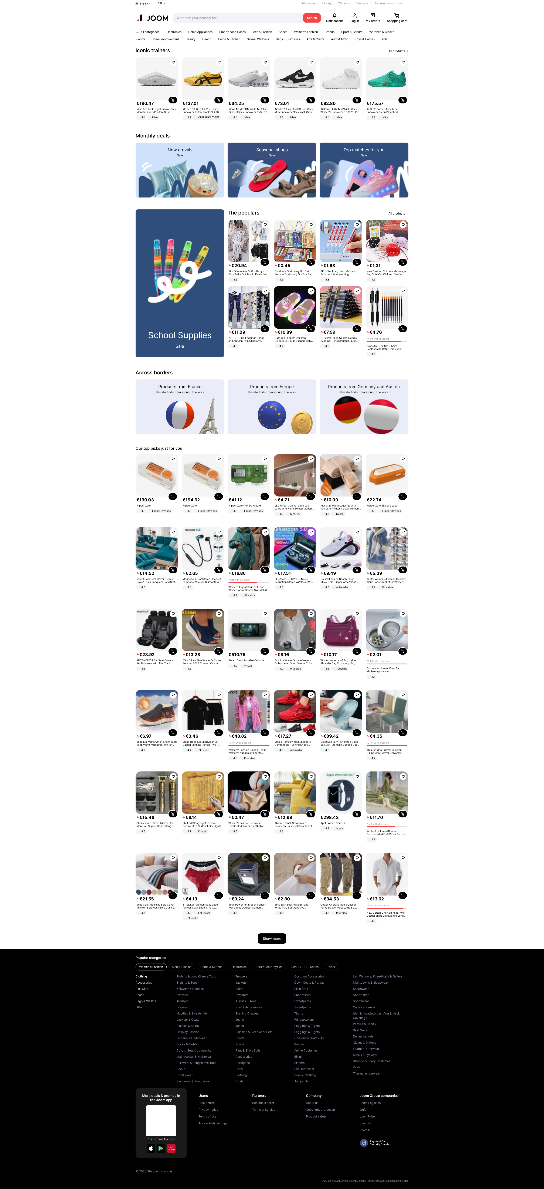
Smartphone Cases (232, 32)
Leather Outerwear (366, 1048)
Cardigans (242, 1063)
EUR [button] (160, 3)
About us (312, 1103)
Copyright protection (320, 1109)
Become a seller (263, 1103)
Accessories (144, 982)
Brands (329, 32)
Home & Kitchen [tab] (211, 967)
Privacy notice (208, 1109)
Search (312, 18)
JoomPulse (367, 1116)
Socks (181, 1069)
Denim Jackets (363, 1036)
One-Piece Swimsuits (309, 1038)
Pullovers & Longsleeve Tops (196, 1063)
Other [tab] (331, 967)
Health (206, 39)
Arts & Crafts (315, 39)
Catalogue (362, 3)
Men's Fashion (262, 32)
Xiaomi (140, 39)
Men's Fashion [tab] (181, 967)
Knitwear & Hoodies (190, 988)
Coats (239, 1081)
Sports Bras (361, 995)
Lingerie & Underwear (192, 1038)
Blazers (299, 1063)
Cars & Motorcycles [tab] (268, 967)
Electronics (173, 32)
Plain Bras (301, 988)
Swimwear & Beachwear (193, 1081)
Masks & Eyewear (365, 1055)
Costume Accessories (309, 976)
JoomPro (366, 1123)
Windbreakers (304, 1019)
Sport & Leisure (352, 32)
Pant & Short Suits (248, 1050)
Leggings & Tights (307, 1025)
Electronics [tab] (238, 967)
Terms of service (263, 1109)
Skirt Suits (360, 1030)
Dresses (182, 995)
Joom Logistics (370, 1103)
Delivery (327, 3)
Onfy (363, 1109)
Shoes (283, 32)
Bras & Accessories (248, 1007)
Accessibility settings (213, 1123)
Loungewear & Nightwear (194, 1056)
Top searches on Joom (388, 3)
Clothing (141, 976)
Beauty (191, 39)
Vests (356, 1067)
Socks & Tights (187, 1044)
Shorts (239, 1038)
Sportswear (185, 1075)
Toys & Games (365, 39)
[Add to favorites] (173, 62)
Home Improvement (165, 39)
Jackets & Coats (188, 1019)
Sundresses (302, 995)
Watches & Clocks (381, 32)
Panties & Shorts (364, 1024)
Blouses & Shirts (188, 1025)
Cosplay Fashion (188, 1032)
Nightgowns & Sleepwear (370, 982)
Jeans (239, 1019)
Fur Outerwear (304, 1069)
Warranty (343, 3)
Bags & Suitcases (288, 39)
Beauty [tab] (296, 967)
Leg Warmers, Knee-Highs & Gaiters (377, 976)
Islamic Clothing (305, 1075)
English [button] (143, 3)
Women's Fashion (306, 32)
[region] (272, 88)
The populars (243, 213)
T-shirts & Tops (187, 982)
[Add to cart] (172, 100)
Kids (384, 39)
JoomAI (365, 1130)
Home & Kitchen (229, 39)
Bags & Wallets (146, 1001)
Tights (298, 1013)
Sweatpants (302, 1001)
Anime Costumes (305, 1050)
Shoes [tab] (314, 967)
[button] (151, 1148)
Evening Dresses (246, 1013)
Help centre (308, 3)
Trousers (182, 1001)
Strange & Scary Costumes (371, 1061)
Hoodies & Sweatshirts (192, 1013)
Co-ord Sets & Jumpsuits (194, 1050)
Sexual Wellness (258, 39)
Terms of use (207, 1116)
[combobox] (237, 17)
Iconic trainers (153, 50)
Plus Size (142, 988)
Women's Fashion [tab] (151, 967)
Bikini (239, 1069)
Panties (299, 1044)
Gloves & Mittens (364, 1042)
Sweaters (241, 995)
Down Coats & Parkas (309, 982)
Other (139, 1007)
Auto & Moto (339, 39)
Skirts (239, 988)
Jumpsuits (301, 1081)
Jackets (240, 982)
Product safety (316, 1116)
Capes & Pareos (364, 1007)
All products (396, 51)
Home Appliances (200, 32)
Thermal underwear (366, 1073)
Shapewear (361, 988)
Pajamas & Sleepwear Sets (253, 1032)
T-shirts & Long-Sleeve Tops (196, 976)
